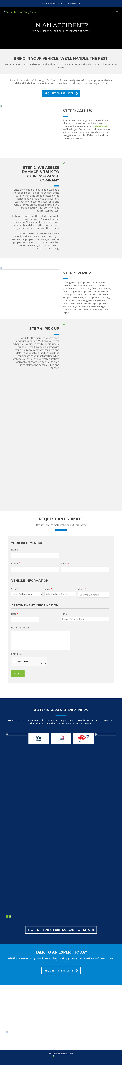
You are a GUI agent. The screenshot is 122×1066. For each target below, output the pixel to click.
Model (82, 589)
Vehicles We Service (43, 1014)
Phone (15, 563)
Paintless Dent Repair (72, 1011)
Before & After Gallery (72, 1021)
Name (15, 549)
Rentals (94, 1024)
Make (48, 589)
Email (65, 563)
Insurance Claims (98, 1018)
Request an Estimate (72, 1024)
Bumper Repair (69, 1008)
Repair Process (97, 1008)
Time (64, 613)
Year (14, 589)
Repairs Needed (20, 627)
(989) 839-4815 (16, 1011)
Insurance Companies (44, 1018)
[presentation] (7, 916)
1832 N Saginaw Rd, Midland (53, 3)
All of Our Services (71, 1014)
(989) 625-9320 (75, 3)
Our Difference (41, 1008)
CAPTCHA (16, 654)
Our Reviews (40, 1011)
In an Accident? (97, 1021)
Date (14, 613)
